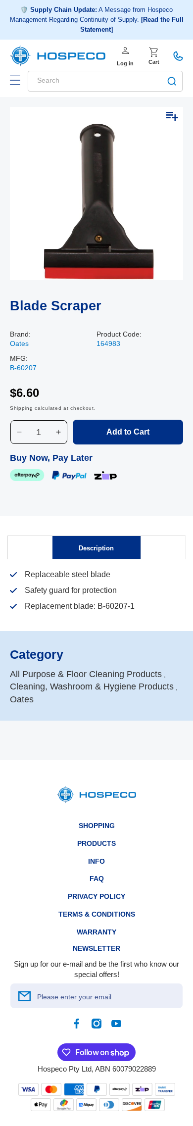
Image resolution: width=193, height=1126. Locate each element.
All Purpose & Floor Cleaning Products (86, 674)
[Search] (172, 81)
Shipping (21, 408)
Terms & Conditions (96, 914)
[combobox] (105, 81)
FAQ (97, 878)
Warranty (96, 932)
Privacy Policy (96, 896)
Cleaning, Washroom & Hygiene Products (92, 686)
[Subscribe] (24, 996)
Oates (19, 343)
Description (96, 548)
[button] (15, 80)
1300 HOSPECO (178, 56)
